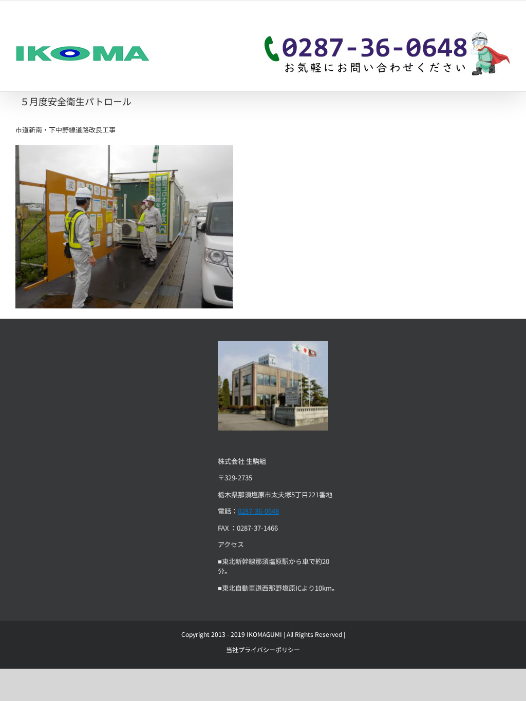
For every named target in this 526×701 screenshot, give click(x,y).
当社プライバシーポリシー (263, 649)
